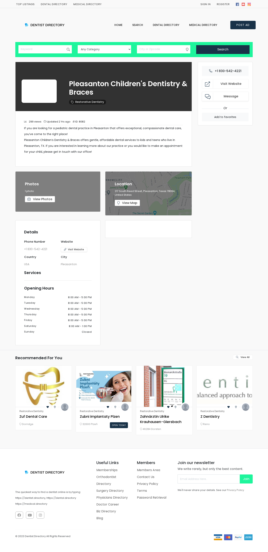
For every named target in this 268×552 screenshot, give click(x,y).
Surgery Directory (110, 490)
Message (231, 96)
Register (223, 4)
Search (222, 49)
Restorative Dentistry (89, 102)
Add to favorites (225, 117)
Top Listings (25, 4)
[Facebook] (237, 3)
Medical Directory (203, 25)
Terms (142, 490)
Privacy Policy (147, 484)
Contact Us (145, 477)
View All (245, 357)
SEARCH (137, 25)
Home (118, 25)
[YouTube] (243, 3)
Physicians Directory (112, 497)
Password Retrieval (151, 497)
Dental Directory (54, 4)
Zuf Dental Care (33, 416)
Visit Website (76, 249)
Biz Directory (106, 511)
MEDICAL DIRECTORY (87, 4)
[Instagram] (249, 3)
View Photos (42, 199)
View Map (129, 203)
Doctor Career (107, 504)
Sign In (206, 4)
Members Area (148, 470)
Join (246, 479)
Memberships (107, 470)
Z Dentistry (210, 416)
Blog (99, 518)
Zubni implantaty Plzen (100, 416)
